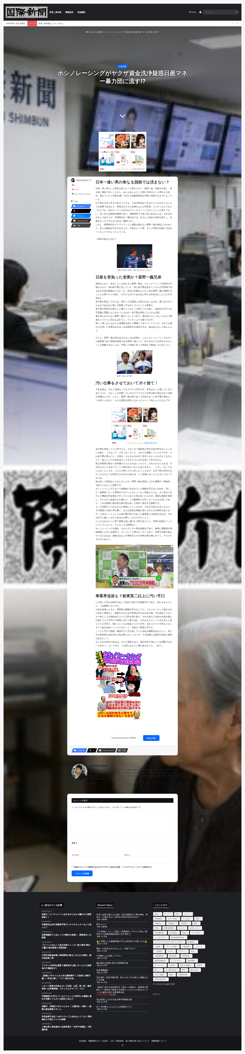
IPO (183, 970)
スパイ (187, 914)
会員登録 (82, 1041)
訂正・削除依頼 (117, 1041)
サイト (127, 855)
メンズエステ (160, 937)
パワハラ (198, 946)
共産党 (158, 951)
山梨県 (199, 965)
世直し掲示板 (55, 12)
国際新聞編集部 (82, 180)
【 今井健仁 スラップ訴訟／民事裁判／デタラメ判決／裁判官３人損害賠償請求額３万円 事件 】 (121, 932)
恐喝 (197, 918)
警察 (195, 923)
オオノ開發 (159, 974)
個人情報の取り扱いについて (137, 1041)
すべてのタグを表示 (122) (164, 984)
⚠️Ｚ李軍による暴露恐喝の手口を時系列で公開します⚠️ (121, 941)
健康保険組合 (160, 960)
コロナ (181, 928)
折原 (184, 933)
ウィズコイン (176, 960)
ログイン (156, 994)
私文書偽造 (159, 933)
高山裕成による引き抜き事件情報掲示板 (114, 999)
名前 (74, 843)
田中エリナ (101, 924)
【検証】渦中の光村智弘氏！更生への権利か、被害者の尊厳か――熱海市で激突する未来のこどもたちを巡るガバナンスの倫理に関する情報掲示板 (122, 989)
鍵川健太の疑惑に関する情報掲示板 (112, 963)
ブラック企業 (171, 946)
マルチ (170, 951)
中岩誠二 (171, 923)
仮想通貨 (191, 960)
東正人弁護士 (185, 965)
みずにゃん (194, 928)
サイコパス (159, 965)
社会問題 (99, 32)
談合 (193, 951)
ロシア (167, 914)
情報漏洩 (158, 918)
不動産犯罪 (182, 974)
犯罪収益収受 (160, 979)
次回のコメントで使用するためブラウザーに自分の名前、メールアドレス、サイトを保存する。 (113, 867)
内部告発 (185, 956)
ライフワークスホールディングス (168, 942)
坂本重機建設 (102, 970)
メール (75, 855)
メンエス (186, 918)
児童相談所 (159, 956)
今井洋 (172, 965)
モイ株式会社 (171, 970)
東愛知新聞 (168, 928)
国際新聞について (158, 1041)
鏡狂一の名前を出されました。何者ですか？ (116, 948)
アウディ (182, 951)
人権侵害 (185, 946)
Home (91, 32)
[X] (95, 783)
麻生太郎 (173, 956)
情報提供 (69, 12)
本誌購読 (81, 12)
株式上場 (194, 970)
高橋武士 (158, 923)
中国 (156, 928)
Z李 (177, 914)
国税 (171, 974)
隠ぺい (157, 970)
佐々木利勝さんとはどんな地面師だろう (117, 1006)
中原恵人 (184, 923)
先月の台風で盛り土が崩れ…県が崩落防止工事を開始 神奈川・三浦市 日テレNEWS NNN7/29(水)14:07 (122, 915)
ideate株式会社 (177, 937)
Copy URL (151, 738)
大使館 (157, 946)
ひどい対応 (172, 918)
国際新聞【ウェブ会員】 (98, 1041)
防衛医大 (191, 942)
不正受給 (173, 933)
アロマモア (196, 933)
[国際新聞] (26, 12)
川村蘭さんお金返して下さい (109, 955)
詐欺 (156, 914)
